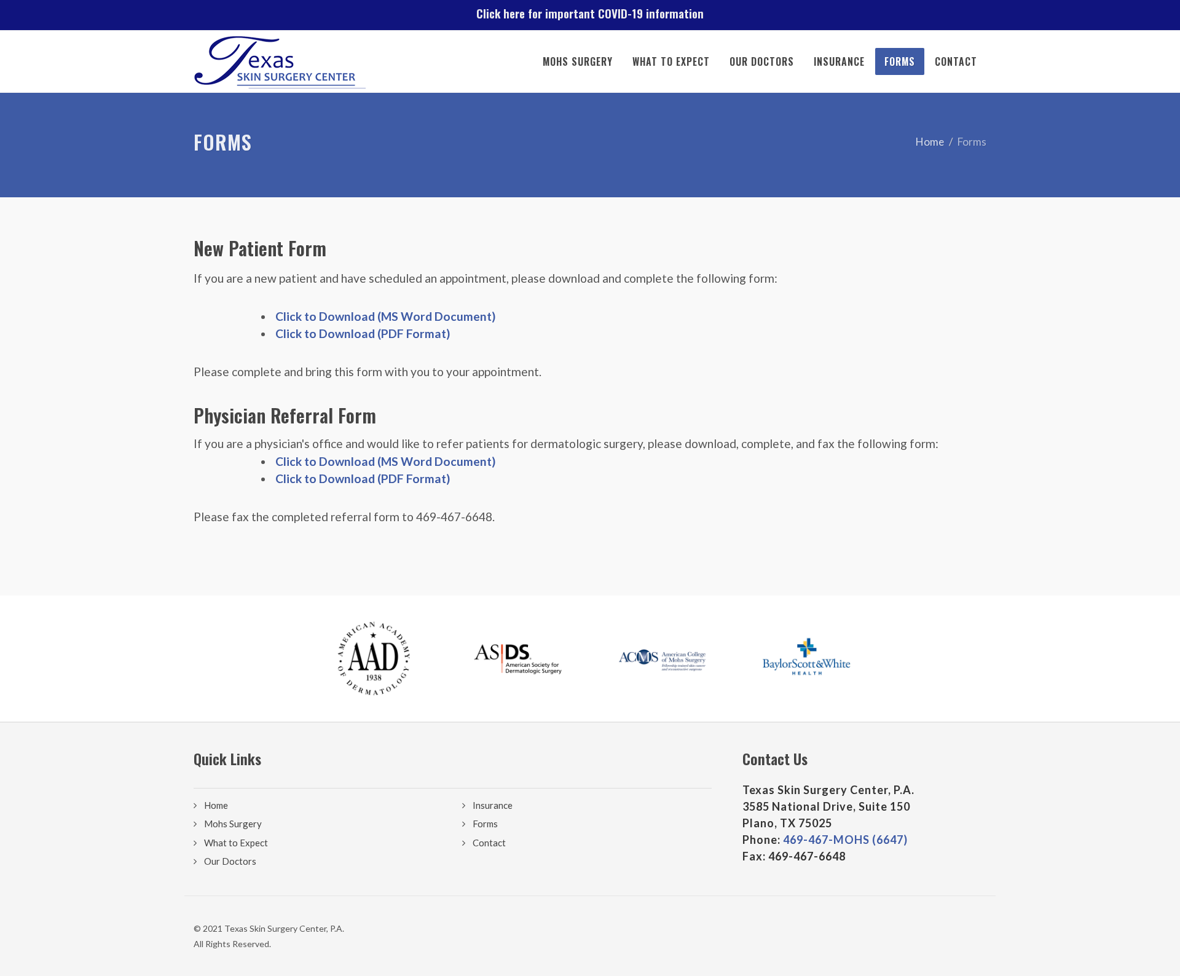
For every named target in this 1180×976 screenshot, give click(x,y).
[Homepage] (280, 61)
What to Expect (671, 61)
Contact (956, 61)
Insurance (839, 61)
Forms (899, 61)
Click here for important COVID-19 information (590, 13)
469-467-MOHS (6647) (845, 839)
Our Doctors (762, 61)
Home (930, 141)
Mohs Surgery (578, 61)
